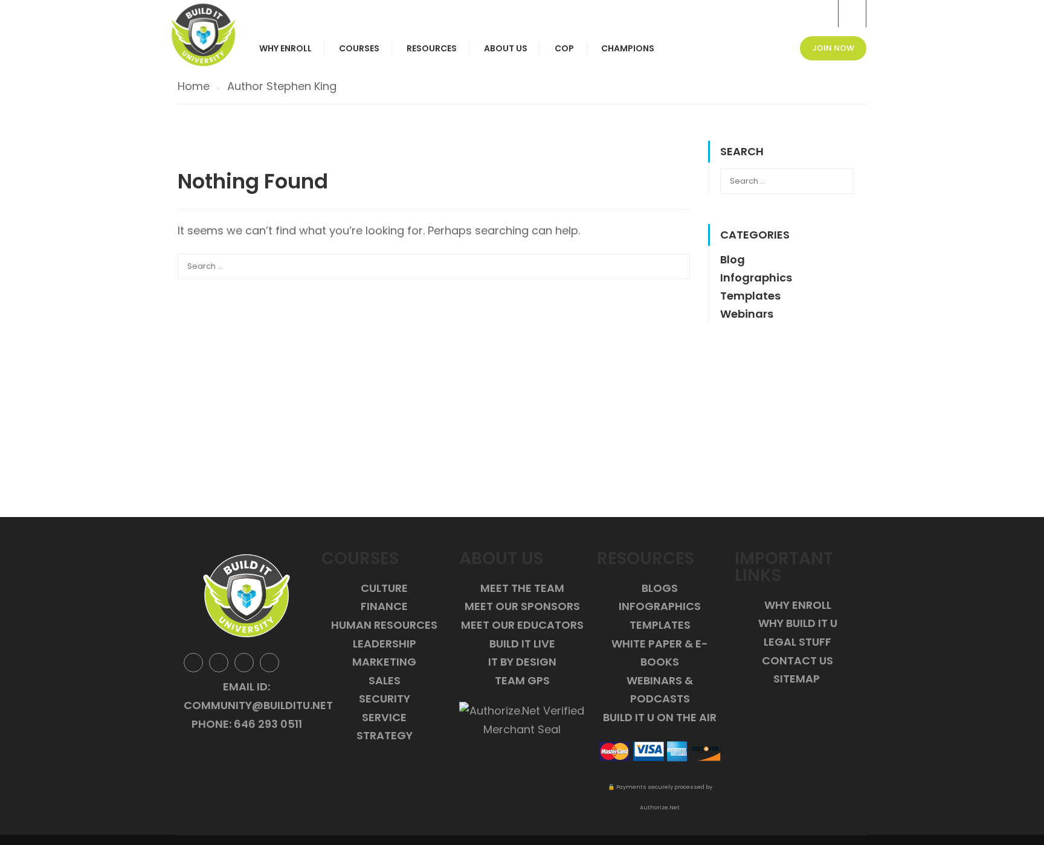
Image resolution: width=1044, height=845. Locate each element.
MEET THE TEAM (522, 588)
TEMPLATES (660, 624)
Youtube (269, 662)
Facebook (193, 662)
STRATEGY (384, 735)
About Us (505, 48)
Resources (432, 48)
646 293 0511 (268, 723)
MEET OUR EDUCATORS (522, 624)
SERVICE (384, 717)
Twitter (218, 662)
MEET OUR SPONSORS (522, 606)
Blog (732, 259)
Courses (359, 48)
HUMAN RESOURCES (384, 624)
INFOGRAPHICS (660, 606)
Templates (750, 295)
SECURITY (384, 698)
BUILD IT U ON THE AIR (660, 717)
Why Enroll (285, 48)
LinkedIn (244, 662)
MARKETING (384, 661)
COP (564, 48)
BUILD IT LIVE (522, 643)
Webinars (746, 313)
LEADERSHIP (384, 643)
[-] (203, 34)
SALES (385, 680)
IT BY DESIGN (522, 661)
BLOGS (660, 588)
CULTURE (384, 588)
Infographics (756, 277)
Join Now (833, 48)
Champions (627, 48)
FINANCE (384, 606)
